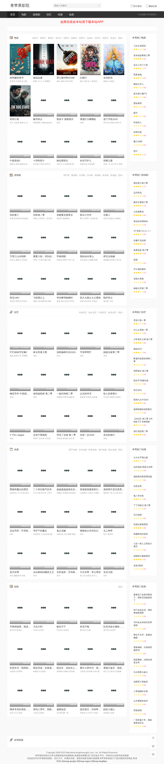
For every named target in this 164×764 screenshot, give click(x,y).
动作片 (35, 38)
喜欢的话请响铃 (141, 221)
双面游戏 (138, 710)
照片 (136, 151)
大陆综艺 (83, 312)
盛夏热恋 (61, 709)
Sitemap (65, 761)
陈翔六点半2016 (141, 400)
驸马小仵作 (85, 215)
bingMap (103, 761)
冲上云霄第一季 (141, 330)
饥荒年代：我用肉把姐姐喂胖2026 (27, 668)
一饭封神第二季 (65, 393)
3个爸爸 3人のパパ (142, 231)
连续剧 (36, 14)
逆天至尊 (14, 572)
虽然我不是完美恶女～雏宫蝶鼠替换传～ (124, 489)
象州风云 (37, 119)
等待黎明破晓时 (65, 297)
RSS (59, 761)
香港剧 (74, 175)
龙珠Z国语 (138, 565)
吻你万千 (61, 626)
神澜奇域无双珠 (141, 534)
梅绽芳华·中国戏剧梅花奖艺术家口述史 (30, 393)
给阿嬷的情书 (17, 77)
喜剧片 (43, 38)
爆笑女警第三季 (141, 202)
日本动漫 (83, 450)
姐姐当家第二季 (111, 352)
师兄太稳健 (109, 256)
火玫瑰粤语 (139, 212)
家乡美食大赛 (40, 352)
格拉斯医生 (62, 160)
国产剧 (66, 175)
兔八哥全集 (139, 496)
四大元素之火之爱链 (90, 297)
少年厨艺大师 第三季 (143, 339)
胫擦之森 (108, 160)
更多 (120, 38)
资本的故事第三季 (142, 55)
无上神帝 (108, 530)
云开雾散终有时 (141, 701)
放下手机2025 (110, 119)
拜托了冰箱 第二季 (66, 435)
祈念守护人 (85, 160)
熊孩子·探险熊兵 (65, 119)
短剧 (71, 14)
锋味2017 (138, 349)
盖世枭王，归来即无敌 (91, 709)
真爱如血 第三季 (141, 250)
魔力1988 (138, 141)
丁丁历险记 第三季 (142, 505)
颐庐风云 (108, 297)
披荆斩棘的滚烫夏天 (143, 409)
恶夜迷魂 (138, 75)
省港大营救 (139, 279)
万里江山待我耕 (18, 256)
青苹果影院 (19, 5)
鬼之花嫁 (61, 530)
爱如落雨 (138, 103)
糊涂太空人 (139, 84)
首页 (12, 14)
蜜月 (136, 113)
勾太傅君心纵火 (141, 672)
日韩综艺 (102, 312)
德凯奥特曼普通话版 (143, 476)
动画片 (90, 38)
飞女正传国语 (140, 46)
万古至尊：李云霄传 (90, 572)
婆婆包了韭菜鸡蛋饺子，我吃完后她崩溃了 (143, 597)
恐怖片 (66, 38)
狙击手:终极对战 (141, 380)
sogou (87, 761)
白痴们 (83, 77)
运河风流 (138, 193)
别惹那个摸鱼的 (141, 682)
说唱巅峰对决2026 (66, 352)
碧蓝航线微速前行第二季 (92, 489)
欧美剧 (105, 175)
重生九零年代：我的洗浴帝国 (95, 668)
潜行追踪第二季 (141, 431)
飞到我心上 (39, 297)
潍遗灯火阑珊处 (88, 119)
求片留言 (138, 6)
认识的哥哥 (85, 393)
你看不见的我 (140, 240)
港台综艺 (93, 312)
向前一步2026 (87, 435)
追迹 (136, 260)
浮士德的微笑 (140, 269)
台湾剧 (82, 175)
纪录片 (98, 38)
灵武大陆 (108, 572)
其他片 (113, 38)
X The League (17, 435)
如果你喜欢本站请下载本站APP (82, 22)
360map (80, 761)
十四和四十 (39, 160)
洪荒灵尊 (138, 486)
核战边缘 (37, 77)
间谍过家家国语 (141, 524)
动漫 (60, 14)
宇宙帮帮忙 (85, 352)
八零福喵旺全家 (141, 691)
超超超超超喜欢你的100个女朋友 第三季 (77, 489)
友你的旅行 (109, 435)
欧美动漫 (93, 450)
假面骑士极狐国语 (142, 556)
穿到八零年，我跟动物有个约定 (49, 709)
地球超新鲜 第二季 (42, 393)
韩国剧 (98, 175)
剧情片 (74, 38)
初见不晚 (84, 626)
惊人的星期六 (110, 393)
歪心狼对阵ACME (66, 77)
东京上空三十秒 (141, 65)
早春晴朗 (61, 256)
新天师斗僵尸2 (140, 94)
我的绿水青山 (87, 256)
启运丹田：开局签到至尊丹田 (25, 530)
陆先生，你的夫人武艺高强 (70, 668)
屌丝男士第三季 (141, 183)
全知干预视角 (40, 435)
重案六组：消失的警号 (44, 256)
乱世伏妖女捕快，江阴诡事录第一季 (121, 626)
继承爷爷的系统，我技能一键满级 (27, 709)
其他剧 (113, 175)
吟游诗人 (138, 122)
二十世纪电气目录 (42, 489)
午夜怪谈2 (15, 160)
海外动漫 (102, 450)
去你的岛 (108, 77)
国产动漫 (73, 450)
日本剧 (90, 175)
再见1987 (14, 297)
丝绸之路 (138, 132)
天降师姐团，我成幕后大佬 (23, 626)
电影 (24, 14)
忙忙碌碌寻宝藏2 (18, 352)
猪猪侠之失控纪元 (89, 530)
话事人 (106, 215)
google (73, 761)
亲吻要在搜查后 (65, 215)
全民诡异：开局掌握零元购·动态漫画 (75, 572)
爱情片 (51, 38)
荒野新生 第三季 (141, 371)
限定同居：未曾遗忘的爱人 (47, 668)
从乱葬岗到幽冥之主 (43, 572)
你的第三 (14, 215)
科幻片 (59, 38)
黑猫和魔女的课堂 (19, 489)
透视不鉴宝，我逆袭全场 (116, 668)
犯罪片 (105, 38)
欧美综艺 (112, 312)
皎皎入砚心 (109, 709)
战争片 (82, 38)
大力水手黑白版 (141, 457)
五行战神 (138, 515)
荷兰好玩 (138, 390)
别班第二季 (39, 215)
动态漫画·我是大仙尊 (143, 467)
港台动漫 (112, 450)
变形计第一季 (140, 320)
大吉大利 (37, 626)
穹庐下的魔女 (40, 530)
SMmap (94, 761)
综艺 (49, 14)
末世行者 (14, 119)
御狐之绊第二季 (141, 288)
